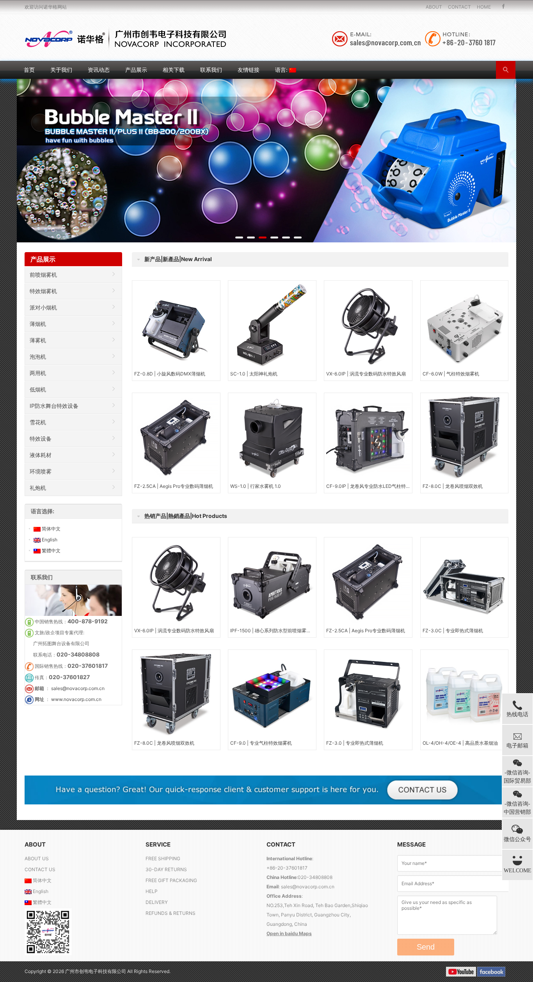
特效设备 (41, 438)
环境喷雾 (41, 471)
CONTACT (459, 7)
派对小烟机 (43, 307)
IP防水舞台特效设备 (54, 405)
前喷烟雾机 (43, 274)
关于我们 (61, 69)
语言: (282, 69)
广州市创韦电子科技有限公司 (96, 971)
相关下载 (174, 69)
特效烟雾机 (43, 291)
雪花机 (38, 422)
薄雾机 (38, 340)
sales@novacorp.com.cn (78, 688)
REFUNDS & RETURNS (170, 913)
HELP (152, 891)
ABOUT (434, 7)
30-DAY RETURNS (166, 869)
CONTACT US (40, 869)
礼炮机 (38, 487)
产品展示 (136, 69)
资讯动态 (99, 69)
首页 (29, 69)
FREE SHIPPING (163, 858)
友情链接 (248, 69)
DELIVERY (157, 902)
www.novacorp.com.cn (76, 699)
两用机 (38, 373)
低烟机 (38, 389)
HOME (484, 7)
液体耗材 (41, 455)
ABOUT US (37, 858)
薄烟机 (38, 323)
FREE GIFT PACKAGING (171, 880)
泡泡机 (38, 356)
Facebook (503, 7)
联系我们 (211, 69)
